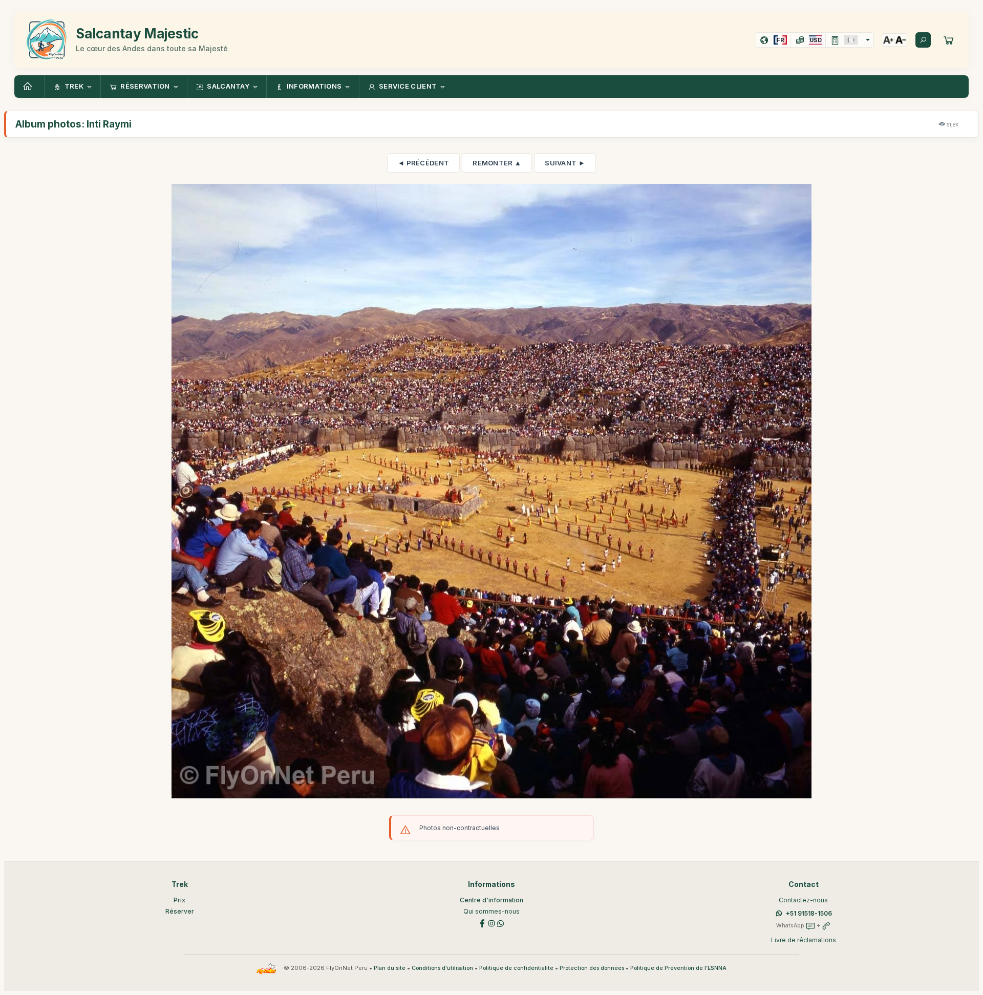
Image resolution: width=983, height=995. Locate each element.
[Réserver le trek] (948, 40)
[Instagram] (491, 922)
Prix (179, 900)
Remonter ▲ (497, 163)
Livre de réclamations (803, 940)
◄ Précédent (423, 163)
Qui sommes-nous (491, 911)
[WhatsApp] (500, 922)
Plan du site (389, 968)
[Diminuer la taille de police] (900, 40)
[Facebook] (482, 922)
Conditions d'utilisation (442, 968)
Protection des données (592, 968)
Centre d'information (491, 900)
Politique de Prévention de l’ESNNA (678, 968)
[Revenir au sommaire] (29, 86)
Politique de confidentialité (516, 968)
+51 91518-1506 (809, 913)
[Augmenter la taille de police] (888, 40)
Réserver (179, 911)
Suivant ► (565, 163)
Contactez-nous (803, 900)
